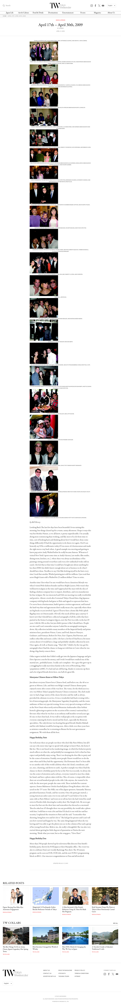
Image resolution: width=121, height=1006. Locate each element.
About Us (111, 12)
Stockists (62, 973)
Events (82, 12)
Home (5, 16)
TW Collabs (6, 954)
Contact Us (47, 973)
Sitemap (77, 976)
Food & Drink (38, 12)
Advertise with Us (49, 976)
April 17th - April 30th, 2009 (17, 16)
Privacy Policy (80, 970)
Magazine (97, 12)
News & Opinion (60, 20)
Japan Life (9, 12)
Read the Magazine (65, 970)
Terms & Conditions (82, 973)
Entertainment (68, 12)
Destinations (53, 12)
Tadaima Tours (63, 976)
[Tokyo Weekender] (15, 976)
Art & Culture (23, 12)
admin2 (61, 28)
